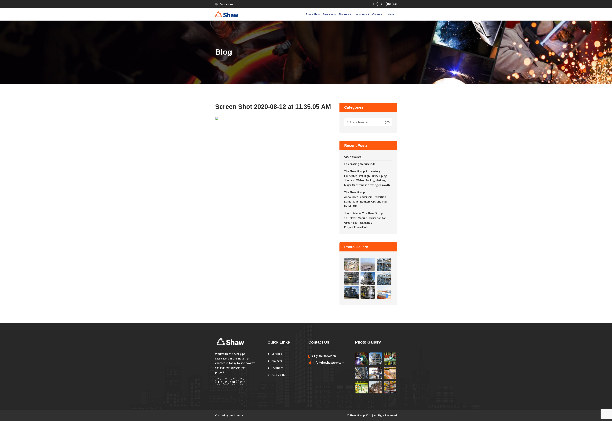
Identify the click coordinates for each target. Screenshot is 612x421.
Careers (377, 14)
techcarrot (236, 415)
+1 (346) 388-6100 (324, 356)
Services (328, 14)
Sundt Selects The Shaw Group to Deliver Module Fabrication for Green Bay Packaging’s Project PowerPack (365, 220)
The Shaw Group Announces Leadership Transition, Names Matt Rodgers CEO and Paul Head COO (365, 199)
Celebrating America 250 (359, 164)
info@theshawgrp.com (328, 362)
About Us (311, 14)
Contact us (226, 4)
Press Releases (359, 122)
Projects (276, 361)
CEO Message (352, 156)
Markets (344, 14)
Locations (360, 14)
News (391, 14)
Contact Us (278, 375)
